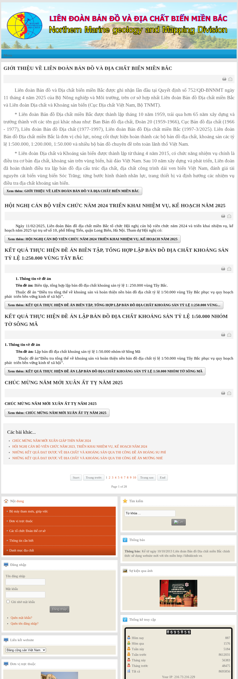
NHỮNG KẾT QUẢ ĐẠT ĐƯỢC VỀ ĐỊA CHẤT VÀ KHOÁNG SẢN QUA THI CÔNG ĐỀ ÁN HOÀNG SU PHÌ (89, 453)
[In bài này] (224, 79)
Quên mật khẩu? (21, 618)
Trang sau (146, 478)
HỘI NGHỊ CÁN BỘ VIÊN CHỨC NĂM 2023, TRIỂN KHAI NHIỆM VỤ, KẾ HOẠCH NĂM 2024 (79, 447)
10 (134, 478)
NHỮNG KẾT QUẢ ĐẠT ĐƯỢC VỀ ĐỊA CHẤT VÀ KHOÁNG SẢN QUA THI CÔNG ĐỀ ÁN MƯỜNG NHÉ (87, 459)
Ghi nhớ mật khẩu (23, 602)
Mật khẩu (12, 589)
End (162, 478)
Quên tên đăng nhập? (24, 624)
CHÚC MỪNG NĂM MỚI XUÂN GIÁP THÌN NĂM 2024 (51, 441)
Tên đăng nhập (15, 576)
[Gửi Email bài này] (230, 79)
